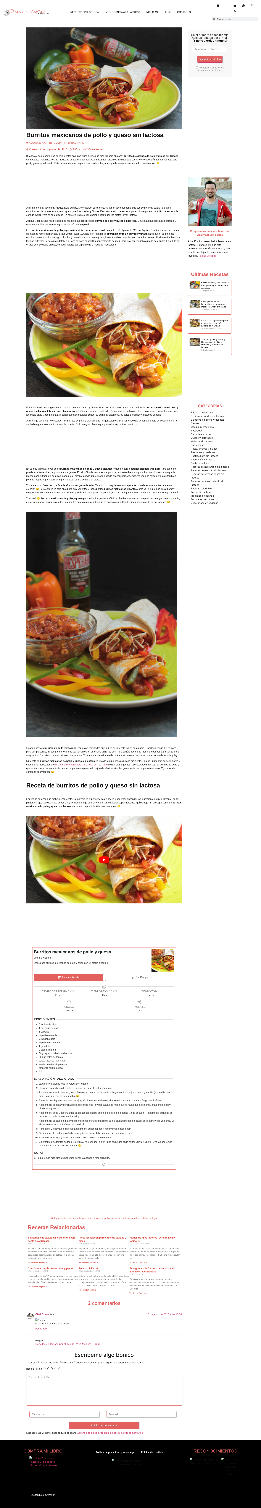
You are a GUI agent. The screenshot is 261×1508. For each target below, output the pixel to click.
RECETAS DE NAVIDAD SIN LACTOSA (208, 470)
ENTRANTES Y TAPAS (201, 434)
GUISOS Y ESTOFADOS (202, 437)
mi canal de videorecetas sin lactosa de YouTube (80, 764)
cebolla (77, 1218)
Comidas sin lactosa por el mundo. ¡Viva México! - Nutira (67, 1343)
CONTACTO (184, 12)
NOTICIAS (152, 12)
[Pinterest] (243, 5)
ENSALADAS (196, 430)
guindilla (87, 1218)
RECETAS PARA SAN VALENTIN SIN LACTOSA (207, 483)
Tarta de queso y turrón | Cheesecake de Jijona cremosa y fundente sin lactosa (213, 343)
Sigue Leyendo (208, 256)
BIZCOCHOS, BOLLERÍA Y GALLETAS (207, 419)
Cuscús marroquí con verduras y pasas (50, 1268)
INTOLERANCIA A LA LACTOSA (122, 12)
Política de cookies (152, 1452)
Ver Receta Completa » (37, 1262)
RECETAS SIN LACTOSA (84, 12)
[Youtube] (235, 5)
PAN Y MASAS (198, 445)
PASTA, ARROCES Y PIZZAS (204, 448)
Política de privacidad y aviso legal (115, 1452)
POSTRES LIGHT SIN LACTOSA (204, 455)
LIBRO (167, 12)
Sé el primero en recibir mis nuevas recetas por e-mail (209, 37)
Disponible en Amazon (43, 1495)
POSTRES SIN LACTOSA (202, 459)
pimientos (98, 1218)
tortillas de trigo (148, 1218)
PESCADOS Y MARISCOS (203, 452)
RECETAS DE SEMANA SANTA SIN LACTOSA (207, 475)
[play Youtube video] (104, 859)
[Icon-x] (226, 5)
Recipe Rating (34, 1368)
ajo (70, 1218)
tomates (135, 1218)
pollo (107, 1218)
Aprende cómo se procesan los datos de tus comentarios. (110, 1432)
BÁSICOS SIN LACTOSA (202, 412)
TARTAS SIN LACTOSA (201, 492)
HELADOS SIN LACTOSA (202, 441)
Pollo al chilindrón (89, 1268)
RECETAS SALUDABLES (202, 488)
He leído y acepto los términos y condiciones (210, 69)
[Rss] (235, 11)
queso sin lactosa (120, 1218)
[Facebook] (218, 5)
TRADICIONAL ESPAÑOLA (202, 495)
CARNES (47, 142)
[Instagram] (252, 5)
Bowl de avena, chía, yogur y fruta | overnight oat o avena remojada (215, 285)
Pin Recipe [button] (141, 977)
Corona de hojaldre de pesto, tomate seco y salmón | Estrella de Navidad (215, 323)
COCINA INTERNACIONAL (69, 142)
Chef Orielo (42, 1314)
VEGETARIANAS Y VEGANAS (204, 502)
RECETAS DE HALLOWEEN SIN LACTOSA (210, 466)
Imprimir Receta (70, 977)
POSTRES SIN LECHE (200, 463)
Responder (41, 1328)
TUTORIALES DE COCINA (202, 499)
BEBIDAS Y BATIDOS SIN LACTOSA (207, 416)
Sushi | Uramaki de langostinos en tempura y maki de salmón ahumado (213, 304)
